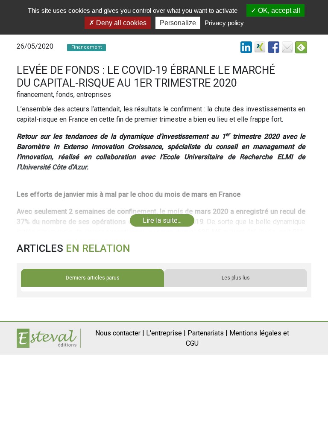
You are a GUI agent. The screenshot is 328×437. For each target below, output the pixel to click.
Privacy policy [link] (224, 22)
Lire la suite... (162, 220)
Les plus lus (236, 278)
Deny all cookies (120, 22)
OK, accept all (278, 10)
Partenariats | (207, 333)
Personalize (178, 22)
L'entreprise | (166, 333)
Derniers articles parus (93, 278)
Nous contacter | (119, 333)
